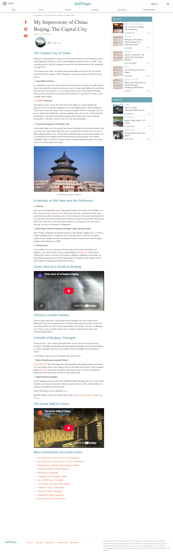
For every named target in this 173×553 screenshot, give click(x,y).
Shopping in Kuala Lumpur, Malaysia (53, 469)
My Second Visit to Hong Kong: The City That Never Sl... (62, 461)
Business (95, 10)
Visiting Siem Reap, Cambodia (51, 495)
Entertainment (149, 10)
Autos (40, 10)
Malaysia (83, 252)
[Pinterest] (25, 29)
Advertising (74, 543)
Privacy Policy (62, 543)
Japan (126, 67)
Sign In (154, 4)
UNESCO (43, 364)
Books (68, 10)
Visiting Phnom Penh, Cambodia (51, 499)
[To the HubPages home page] (11, 542)
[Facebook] (25, 22)
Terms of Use (50, 543)
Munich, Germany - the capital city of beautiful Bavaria (134, 57)
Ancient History (131, 80)
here (65, 391)
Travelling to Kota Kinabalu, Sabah (52, 476)
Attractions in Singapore (48, 473)
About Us (29, 543)
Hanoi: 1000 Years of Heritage (50, 480)
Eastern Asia (129, 117)
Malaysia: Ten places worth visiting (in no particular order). (133, 42)
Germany (128, 52)
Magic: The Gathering (133, 24)
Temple (39, 101)
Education (122, 10)
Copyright (39, 543)
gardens (43, 370)
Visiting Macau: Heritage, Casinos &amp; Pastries (59, 465)
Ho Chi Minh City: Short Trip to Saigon (54, 484)
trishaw (60, 213)
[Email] (25, 36)
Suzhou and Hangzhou (83, 395)
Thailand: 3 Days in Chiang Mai (51, 488)
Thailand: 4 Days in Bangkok (50, 491)
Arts (14, 10)
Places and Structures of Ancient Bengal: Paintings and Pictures (134, 85)
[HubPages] (83, 4)
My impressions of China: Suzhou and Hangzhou (58, 458)
